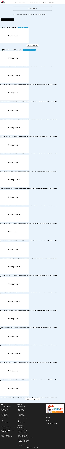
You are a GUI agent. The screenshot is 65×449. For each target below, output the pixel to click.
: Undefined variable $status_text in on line (28, 66)
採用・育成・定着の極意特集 (22, 436)
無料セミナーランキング (4, 404)
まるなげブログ (48, 415)
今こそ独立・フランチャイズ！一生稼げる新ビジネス (25, 437)
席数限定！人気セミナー (5, 431)
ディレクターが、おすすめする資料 (22, 430)
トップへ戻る (7, 19)
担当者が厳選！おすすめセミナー (6, 429)
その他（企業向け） (4, 413)
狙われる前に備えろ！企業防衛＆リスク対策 (24, 440)
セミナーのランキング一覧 (23, 27)
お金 (2, 420)
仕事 (2, 421)
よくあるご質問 (48, 417)
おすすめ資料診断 (20, 442)
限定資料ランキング (20, 404)
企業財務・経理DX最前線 (5, 434)
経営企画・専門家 (4, 410)
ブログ (46, 2)
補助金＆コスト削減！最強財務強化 (22, 435)
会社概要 (47, 420)
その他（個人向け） (20, 425)
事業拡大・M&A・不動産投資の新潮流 (7, 436)
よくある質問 (51, 2)
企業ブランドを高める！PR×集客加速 (23, 432)
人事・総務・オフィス (5, 415)
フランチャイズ (4, 411)
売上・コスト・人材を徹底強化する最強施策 (24, 439)
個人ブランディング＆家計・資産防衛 (7, 437)
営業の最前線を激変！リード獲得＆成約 (23, 434)
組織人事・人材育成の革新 (5, 435)
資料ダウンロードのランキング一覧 (29, 49)
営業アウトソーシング (21, 410)
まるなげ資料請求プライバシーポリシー (51, 423)
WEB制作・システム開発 (5, 409)
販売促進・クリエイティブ (5, 416)
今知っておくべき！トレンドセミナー (7, 432)
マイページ (19, 445)
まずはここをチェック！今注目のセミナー (7, 430)
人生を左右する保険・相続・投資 (22, 441)
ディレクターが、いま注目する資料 (22, 429)
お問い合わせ (48, 418)
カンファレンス (4, 414)
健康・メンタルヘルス (5, 422)
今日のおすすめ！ (20, 431)
